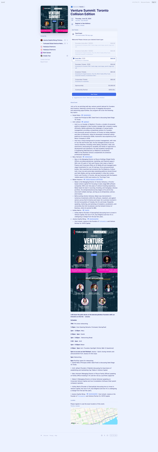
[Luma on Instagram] (101, 435)
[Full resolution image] (94, 270)
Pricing (51, 435)
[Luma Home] (3, 2)
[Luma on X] (104, 435)
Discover (46, 435)
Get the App (113, 435)
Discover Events (145, 2)
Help (56, 435)
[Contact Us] (107, 435)
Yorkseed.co (103, 221)
